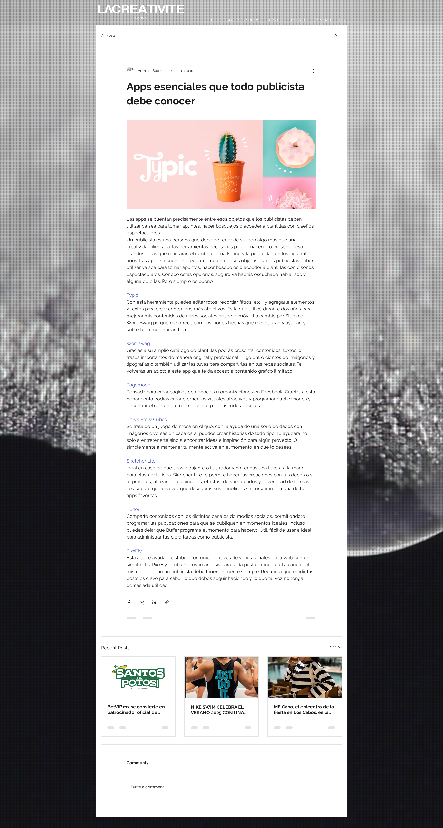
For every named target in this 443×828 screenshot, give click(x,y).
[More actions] (313, 71)
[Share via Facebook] (129, 602)
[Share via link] (166, 602)
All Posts (108, 35)
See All (336, 647)
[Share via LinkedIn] (154, 602)
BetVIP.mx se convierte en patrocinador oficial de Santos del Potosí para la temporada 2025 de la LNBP (138, 709)
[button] (335, 36)
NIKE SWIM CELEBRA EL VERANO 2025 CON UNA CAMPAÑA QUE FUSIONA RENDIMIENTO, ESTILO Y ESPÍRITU (218, 709)
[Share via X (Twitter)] (141, 602)
